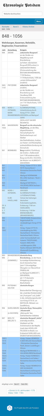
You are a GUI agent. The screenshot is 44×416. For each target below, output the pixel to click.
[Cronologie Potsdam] (22, 5)
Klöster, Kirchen (28, 27)
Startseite (5, 27)
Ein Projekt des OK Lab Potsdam (26, 408)
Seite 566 (24, 384)
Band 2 (16, 27)
